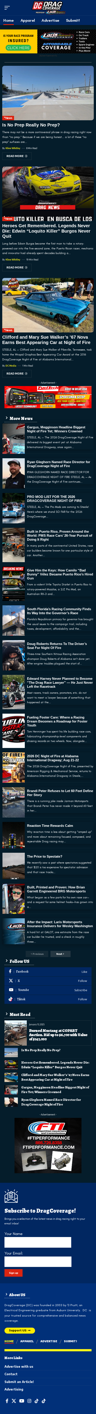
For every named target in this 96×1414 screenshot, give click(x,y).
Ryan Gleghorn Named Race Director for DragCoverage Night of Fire (58, 464)
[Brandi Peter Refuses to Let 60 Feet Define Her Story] (13, 802)
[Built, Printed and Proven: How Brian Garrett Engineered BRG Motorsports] (13, 899)
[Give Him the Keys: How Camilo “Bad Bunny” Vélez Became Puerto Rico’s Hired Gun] (13, 584)
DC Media (11, 365)
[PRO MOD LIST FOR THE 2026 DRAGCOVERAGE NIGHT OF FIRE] (13, 508)
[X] (48, 981)
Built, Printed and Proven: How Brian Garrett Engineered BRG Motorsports (56, 889)
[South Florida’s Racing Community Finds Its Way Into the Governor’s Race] (13, 620)
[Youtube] (48, 990)
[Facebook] (48, 971)
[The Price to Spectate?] (13, 866)
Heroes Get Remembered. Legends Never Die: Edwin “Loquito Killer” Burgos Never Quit (46, 231)
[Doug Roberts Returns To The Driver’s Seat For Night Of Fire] (13, 655)
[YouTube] (21, 1401)
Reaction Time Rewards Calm (50, 825)
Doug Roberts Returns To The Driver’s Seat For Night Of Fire (57, 646)
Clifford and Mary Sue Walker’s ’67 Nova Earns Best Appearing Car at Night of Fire (55, 1077)
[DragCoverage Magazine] (48, 8)
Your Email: (13, 1253)
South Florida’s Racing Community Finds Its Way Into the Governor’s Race (59, 611)
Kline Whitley (13, 148)
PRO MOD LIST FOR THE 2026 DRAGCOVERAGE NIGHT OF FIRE (54, 499)
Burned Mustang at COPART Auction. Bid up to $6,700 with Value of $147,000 (58, 1035)
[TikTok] (36, 1401)
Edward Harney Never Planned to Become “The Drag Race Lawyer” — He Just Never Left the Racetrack (60, 682)
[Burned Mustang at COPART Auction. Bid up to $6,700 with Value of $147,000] (15, 1032)
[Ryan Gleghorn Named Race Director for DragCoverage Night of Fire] (13, 473)
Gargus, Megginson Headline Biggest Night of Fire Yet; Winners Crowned (56, 429)
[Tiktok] (48, 999)
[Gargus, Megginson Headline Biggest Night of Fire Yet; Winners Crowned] (13, 438)
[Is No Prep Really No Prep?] (48, 93)
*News (8, 118)
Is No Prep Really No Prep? (31, 124)
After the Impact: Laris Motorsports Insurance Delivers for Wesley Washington (60, 924)
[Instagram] (29, 1401)
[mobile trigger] (8, 8)
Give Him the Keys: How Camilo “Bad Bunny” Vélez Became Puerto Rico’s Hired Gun (60, 574)
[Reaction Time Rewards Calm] (13, 835)
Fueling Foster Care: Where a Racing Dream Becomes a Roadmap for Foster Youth (57, 721)
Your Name (13, 1233)
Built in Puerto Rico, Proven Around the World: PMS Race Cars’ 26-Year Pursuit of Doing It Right (59, 535)
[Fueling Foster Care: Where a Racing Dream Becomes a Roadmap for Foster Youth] (13, 731)
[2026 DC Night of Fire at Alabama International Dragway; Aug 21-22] (13, 767)
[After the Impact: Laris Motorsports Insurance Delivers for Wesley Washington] (13, 931)
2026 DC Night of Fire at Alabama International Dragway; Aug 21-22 (53, 758)
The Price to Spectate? (44, 856)
